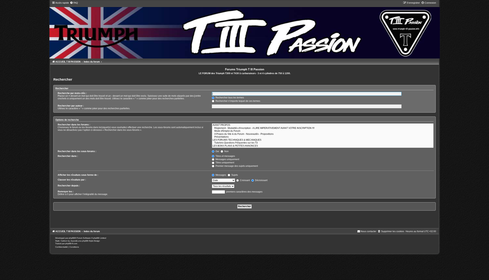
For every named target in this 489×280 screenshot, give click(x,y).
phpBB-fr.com (71, 243)
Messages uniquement (227, 159)
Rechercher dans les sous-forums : (77, 151)
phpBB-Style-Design (91, 241)
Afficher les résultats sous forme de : (78, 175)
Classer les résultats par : (72, 179)
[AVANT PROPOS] (322, 125)
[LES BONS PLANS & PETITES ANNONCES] (322, 146)
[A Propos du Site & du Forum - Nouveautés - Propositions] (322, 134)
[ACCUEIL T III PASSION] (244, 30)
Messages (220, 175)
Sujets (234, 175)
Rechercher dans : (68, 156)
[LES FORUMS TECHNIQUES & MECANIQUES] (322, 140)
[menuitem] (74, 3)
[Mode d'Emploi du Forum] (322, 131)
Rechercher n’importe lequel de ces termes (237, 101)
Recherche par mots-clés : (72, 93)
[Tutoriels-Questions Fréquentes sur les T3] (322, 142)
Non (226, 151)
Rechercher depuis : (69, 185)
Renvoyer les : (66, 191)
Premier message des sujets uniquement (236, 166)
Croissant (244, 180)
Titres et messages (225, 156)
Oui (217, 151)
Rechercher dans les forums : (74, 124)
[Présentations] (322, 137)
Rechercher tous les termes (229, 97)
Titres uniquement (224, 162)
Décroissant (260, 180)
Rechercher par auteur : (71, 105)
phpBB (72, 238)
